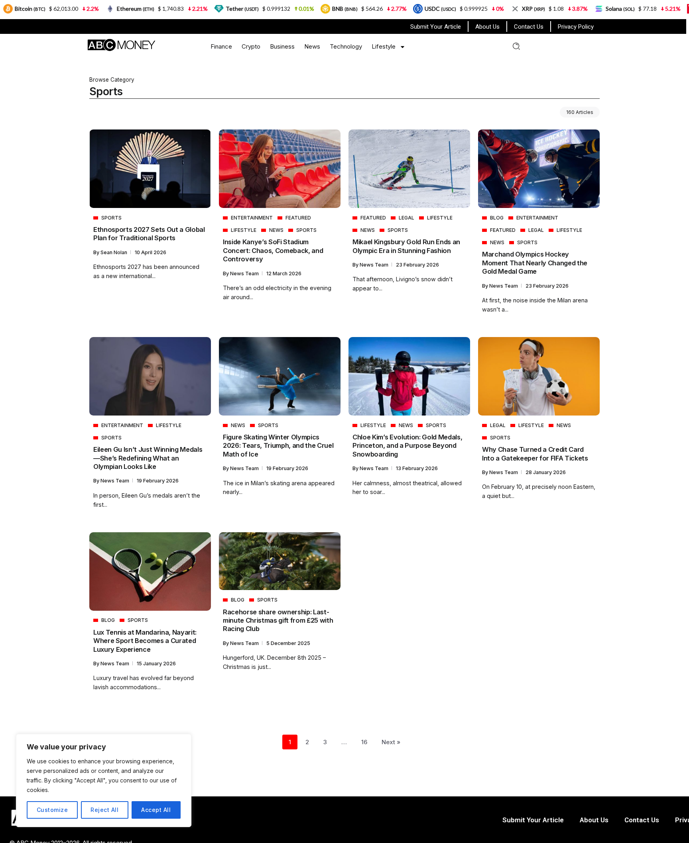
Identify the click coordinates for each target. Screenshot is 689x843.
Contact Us (528, 26)
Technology (346, 46)
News (312, 46)
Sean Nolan (114, 252)
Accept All (156, 809)
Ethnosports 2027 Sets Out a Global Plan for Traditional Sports (149, 233)
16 (364, 742)
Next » (391, 742)
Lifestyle (384, 46)
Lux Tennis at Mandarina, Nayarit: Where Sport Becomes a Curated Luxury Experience (145, 640)
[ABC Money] (121, 44)
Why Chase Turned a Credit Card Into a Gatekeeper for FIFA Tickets (535, 453)
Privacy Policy (576, 26)
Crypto (251, 46)
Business (282, 46)
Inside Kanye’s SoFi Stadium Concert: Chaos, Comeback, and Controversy (273, 250)
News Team (245, 273)
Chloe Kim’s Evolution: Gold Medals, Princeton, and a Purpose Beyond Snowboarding (407, 445)
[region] (103, 780)
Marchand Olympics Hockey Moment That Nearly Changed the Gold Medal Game (534, 262)
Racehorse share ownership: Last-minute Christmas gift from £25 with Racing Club (278, 620)
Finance (221, 46)
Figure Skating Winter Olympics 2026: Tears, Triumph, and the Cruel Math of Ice (278, 445)
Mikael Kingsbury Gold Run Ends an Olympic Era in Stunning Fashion (406, 246)
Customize (52, 809)
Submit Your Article (435, 26)
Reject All (104, 809)
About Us (487, 26)
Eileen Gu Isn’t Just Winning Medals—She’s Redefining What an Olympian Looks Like (147, 458)
